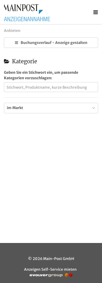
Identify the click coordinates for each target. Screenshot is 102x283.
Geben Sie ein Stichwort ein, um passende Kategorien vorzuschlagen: (41, 75)
